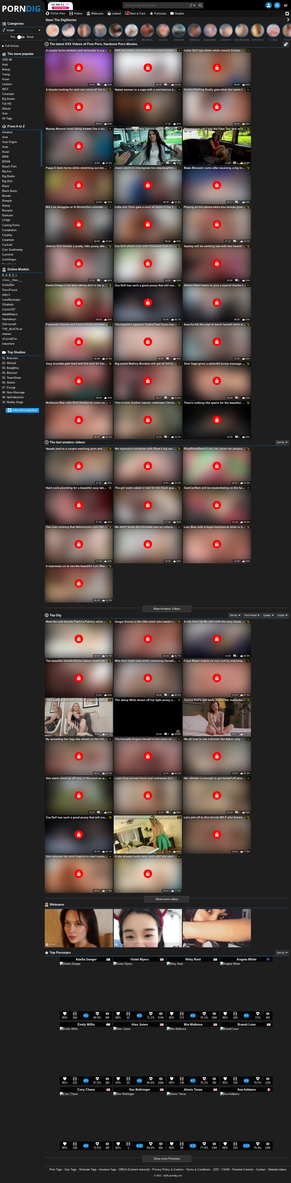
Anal (5, 137)
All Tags (7, 118)
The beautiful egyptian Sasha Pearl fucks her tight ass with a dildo (146, 324)
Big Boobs (9, 176)
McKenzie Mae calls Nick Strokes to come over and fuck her (77, 402)
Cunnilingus (9, 259)
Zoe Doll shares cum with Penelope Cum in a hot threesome (146, 246)
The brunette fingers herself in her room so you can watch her (146, 739)
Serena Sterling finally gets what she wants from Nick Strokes (215, 89)
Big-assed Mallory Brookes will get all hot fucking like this (146, 363)
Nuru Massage (14, 392)
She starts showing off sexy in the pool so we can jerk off (77, 778)
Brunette (8, 210)
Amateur (7, 132)
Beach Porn (9, 166)
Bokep (6, 205)
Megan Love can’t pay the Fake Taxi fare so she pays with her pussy (215, 128)
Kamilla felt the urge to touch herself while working (215, 324)
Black (6, 186)
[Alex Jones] (122, 1037)
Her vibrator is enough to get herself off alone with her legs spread (215, 778)
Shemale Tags (88, 1169)
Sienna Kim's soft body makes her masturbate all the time (215, 700)
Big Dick (7, 181)
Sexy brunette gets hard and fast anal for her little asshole (77, 363)
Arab (5, 146)
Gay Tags (70, 1169)
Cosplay (7, 235)
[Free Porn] (22, 8)
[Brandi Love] (229, 1038)
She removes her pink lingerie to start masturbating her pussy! (77, 856)
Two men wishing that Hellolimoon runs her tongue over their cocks (77, 527)
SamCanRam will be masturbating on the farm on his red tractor (215, 487)
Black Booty (10, 191)
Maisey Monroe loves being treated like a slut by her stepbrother (77, 128)
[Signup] (268, 5)
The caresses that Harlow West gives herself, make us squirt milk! (77, 700)
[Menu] (277, 5)
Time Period (250, 615)
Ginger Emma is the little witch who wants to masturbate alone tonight (146, 621)
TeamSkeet (12, 377)
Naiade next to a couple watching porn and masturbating (77, 448)
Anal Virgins (10, 142)
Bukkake (8, 215)
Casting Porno (11, 225)
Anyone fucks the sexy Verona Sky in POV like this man (146, 128)
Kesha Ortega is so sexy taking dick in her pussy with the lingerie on (77, 285)
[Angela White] (230, 974)
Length (280, 615)
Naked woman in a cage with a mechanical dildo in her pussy (146, 89)
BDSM (6, 161)
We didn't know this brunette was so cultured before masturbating (146, 527)
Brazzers (10, 358)
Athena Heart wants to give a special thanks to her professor (215, 285)
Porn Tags (55, 1169)
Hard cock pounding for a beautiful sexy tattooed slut (77, 487)
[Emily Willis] (69, 1037)
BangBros (11, 368)
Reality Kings (13, 402)
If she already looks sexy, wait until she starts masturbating (146, 856)
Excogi (9, 387)
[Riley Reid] (175, 971)
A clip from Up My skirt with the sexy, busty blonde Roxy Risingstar (215, 621)
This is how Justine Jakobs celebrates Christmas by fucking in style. (146, 402)
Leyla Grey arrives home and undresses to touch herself (146, 778)
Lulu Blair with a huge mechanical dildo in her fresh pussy (215, 527)
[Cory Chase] (69, 1102)
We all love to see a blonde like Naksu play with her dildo (215, 739)
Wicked (9, 363)
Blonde (7, 195)
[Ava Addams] (229, 1103)
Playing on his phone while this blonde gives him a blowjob (215, 207)
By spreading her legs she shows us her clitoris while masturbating (77, 739)
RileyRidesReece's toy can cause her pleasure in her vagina (215, 448)
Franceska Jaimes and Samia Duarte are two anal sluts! (77, 324)
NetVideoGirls (13, 397)
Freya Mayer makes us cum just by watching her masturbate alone (215, 660)
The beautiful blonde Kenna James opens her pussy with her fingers (77, 660)
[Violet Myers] (122, 973)
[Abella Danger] (70, 974)
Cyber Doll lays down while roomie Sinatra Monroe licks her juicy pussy (215, 50)
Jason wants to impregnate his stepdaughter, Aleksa (146, 168)
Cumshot (8, 254)
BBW (5, 156)
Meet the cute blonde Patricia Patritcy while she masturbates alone (77, 621)
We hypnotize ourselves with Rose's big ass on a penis (146, 448)
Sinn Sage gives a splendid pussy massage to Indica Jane (215, 363)
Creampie (8, 239)
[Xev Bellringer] (123, 1104)
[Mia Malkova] (176, 1038)
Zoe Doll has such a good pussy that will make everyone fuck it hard (146, 285)
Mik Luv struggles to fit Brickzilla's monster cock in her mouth (77, 207)
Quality (267, 615)
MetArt (9, 382)
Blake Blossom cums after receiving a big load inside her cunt (215, 168)
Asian (6, 151)
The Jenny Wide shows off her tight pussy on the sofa (146, 700)
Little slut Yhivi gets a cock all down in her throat (146, 207)
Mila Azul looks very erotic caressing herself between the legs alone (146, 660)
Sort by (280, 442)
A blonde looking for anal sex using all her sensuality (77, 89)
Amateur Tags (107, 1169)
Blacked (10, 372)
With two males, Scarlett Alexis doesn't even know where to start (146, 50)
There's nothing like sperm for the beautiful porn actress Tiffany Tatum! (215, 402)
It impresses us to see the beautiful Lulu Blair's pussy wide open (77, 566)
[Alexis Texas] (176, 1103)
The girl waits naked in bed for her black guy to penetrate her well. (146, 487)
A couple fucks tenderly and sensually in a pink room (77, 50)
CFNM (6, 220)
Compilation (9, 230)
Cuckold (7, 244)
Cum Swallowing (13, 249)
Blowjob (7, 200)
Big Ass (7, 171)
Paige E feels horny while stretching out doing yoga (77, 168)
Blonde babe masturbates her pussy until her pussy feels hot (146, 817)
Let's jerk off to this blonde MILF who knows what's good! (215, 817)
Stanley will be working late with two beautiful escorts (215, 246)
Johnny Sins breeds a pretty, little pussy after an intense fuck (77, 246)
